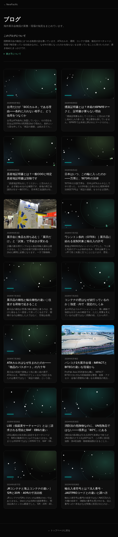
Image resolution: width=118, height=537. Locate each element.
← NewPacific (11, 4)
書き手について (13, 53)
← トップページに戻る (59, 530)
